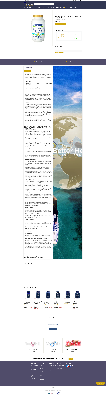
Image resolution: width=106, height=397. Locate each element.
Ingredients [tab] (35, 70)
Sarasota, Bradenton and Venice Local (44, 377)
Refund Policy (60, 366)
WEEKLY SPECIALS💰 (60, 7)
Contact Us (42, 369)
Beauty (43, 7)
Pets (71, 7)
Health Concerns (28, 7)
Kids (68, 7)
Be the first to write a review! (53, 328)
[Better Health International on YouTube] (52, 370)
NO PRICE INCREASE (34, 365)
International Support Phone (44, 375)
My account (42, 379)
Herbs (48, 7)
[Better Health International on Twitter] (53, 370)
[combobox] (44, 4)
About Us (41, 366)
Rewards (41, 371)
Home (56, 14)
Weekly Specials (34, 369)
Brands (76, 7)
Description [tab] (28, 70)
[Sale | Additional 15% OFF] (73, 343)
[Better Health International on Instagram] (49, 370)
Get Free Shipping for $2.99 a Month (30, 0)
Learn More (57, 44)
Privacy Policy (60, 369)
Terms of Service (60, 365)
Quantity (57, 25)
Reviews (41, 368)
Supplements (37, 7)
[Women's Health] (33, 343)
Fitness (52, 7)
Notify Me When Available (60, 52)
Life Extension (58, 19)
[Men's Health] (53, 343)
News (41, 372)
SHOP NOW (33, 351)
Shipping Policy (60, 368)
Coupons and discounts (34, 367)
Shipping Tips (33, 378)
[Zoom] (38, 28)
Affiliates (41, 365)
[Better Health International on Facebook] (50, 370)
